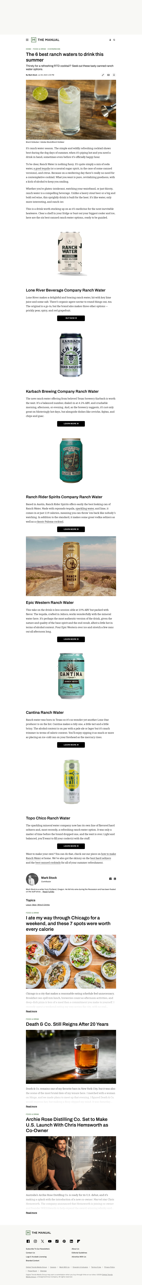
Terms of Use (96, 1267)
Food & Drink (32, 912)
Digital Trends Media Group (36, 1267)
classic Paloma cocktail (49, 521)
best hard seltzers (100, 858)
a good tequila (42, 168)
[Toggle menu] (27, 40)
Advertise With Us (79, 1256)
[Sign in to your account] (110, 40)
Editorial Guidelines (79, 1252)
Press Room (32, 1271)
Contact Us (30, 1252)
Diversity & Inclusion (80, 1267)
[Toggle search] (114, 40)
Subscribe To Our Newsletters (38, 1249)
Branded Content (32, 1260)
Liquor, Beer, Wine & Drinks (38, 904)
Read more (31, 1011)
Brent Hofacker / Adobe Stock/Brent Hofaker (45, 142)
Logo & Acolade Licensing (36, 1256)
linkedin (115, 879)
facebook (110, 879)
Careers (53, 1267)
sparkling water (85, 508)
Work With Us (64, 1267)
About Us (75, 1249)
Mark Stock (32, 75)
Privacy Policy (109, 1267)
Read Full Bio (48, 892)
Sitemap (43, 1271)
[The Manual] (45, 39)
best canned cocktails (48, 862)
